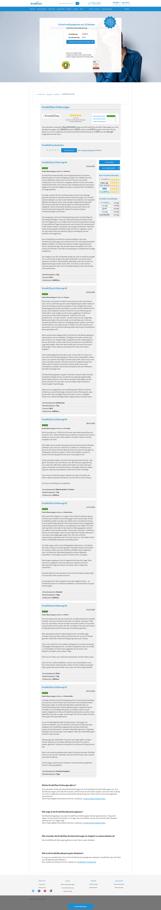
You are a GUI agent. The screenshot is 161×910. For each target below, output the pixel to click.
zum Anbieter (109, 162)
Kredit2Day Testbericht (86, 862)
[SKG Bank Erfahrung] (105, 185)
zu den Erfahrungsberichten (94, 798)
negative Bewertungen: (99, 121)
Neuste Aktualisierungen (68, 884)
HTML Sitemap (93, 884)
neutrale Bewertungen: (99, 118)
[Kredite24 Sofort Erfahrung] (105, 212)
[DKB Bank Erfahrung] (105, 189)
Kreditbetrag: (73, 34)
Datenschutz (42, 887)
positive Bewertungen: (99, 116)
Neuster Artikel (67, 891)
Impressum (42, 884)
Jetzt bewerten (69, 150)
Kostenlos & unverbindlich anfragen (79, 42)
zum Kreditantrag (80, 906)
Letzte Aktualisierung (68, 888)
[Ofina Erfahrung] (105, 209)
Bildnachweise (93, 887)
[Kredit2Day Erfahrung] (105, 179)
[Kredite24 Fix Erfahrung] (105, 206)
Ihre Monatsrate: (74, 37)
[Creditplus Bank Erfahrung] (105, 192)
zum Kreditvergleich (108, 168)
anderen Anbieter (88, 150)
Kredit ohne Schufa (119, 884)
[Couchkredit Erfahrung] (105, 214)
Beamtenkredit (119, 887)
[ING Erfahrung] (105, 183)
